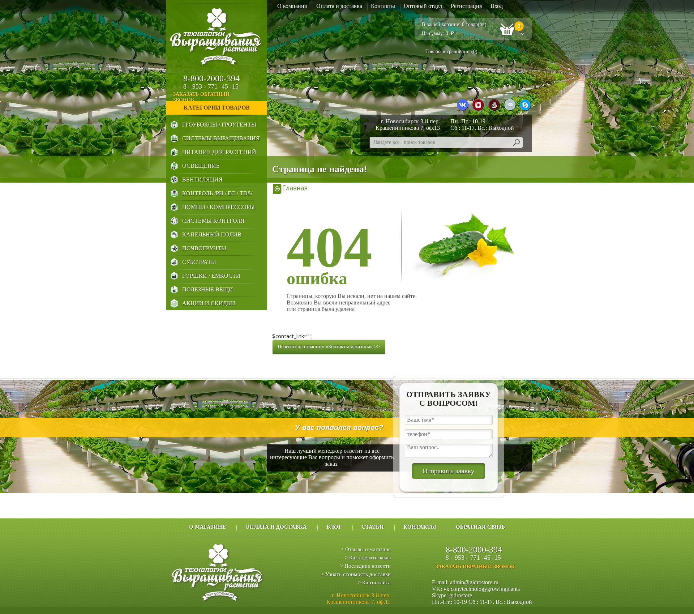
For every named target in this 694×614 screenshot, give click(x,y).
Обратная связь (480, 527)
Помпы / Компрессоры (218, 207)
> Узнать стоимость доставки (356, 574)
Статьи (372, 527)
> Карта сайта (374, 582)
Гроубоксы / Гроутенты (219, 124)
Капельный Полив (211, 234)
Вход (496, 6)
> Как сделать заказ (368, 557)
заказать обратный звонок (201, 97)
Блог (334, 527)
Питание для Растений (219, 152)
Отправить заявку (449, 471)
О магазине (207, 527)
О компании (292, 6)
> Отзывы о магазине (366, 549)
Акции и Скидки (208, 303)
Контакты (383, 6)
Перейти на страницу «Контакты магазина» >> (329, 346)
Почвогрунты (204, 248)
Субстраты (199, 262)
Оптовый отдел (423, 6)
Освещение (201, 166)
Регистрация (466, 6)
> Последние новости (365, 566)
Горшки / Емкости (211, 276)
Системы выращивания (221, 138)
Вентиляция (202, 179)
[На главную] (290, 188)
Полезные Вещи (207, 289)
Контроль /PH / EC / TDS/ (217, 193)
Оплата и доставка (339, 6)
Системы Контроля (213, 221)
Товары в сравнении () (451, 51)
